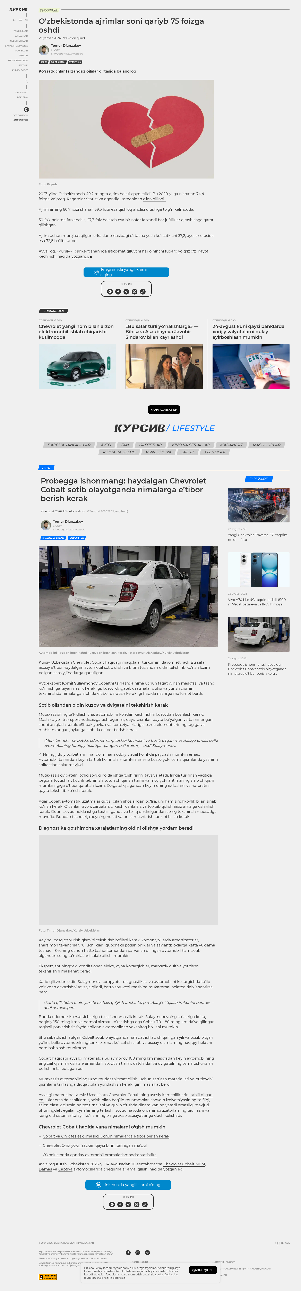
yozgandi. (80, 256)
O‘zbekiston (58, 62)
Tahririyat (21, 92)
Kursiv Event (20, 70)
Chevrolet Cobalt (53, 538)
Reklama (22, 97)
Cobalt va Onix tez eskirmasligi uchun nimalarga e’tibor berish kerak (106, 1136)
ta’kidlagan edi (70, 1068)
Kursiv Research (18, 60)
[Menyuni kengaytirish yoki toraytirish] (26, 81)
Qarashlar (21, 36)
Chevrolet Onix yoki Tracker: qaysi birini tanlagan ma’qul (95, 1145)
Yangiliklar (21, 31)
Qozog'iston (20, 115)
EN (26, 20)
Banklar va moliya (16, 45)
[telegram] (147, 1252)
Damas (45, 1169)
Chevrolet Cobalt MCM (184, 1164)
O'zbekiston (20, 120)
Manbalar (21, 50)
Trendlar (215, 452)
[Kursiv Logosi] (18, 9)
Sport (188, 452)
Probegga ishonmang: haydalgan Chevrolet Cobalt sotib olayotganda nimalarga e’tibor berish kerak (257, 669)
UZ (20, 20)
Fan (125, 445)
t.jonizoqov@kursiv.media (67, 53)
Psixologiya (158, 452)
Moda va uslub (119, 452)
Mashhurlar (266, 445)
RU (14, 20)
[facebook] (128, 1252)
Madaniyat (231, 445)
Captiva (65, 1169)
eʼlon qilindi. (154, 199)
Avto (106, 445)
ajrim (44, 62)
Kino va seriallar (191, 445)
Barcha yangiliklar (69, 445)
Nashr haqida (140, 1262)
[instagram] (137, 1252)
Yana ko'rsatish (164, 410)
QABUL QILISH (203, 1270)
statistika (75, 62)
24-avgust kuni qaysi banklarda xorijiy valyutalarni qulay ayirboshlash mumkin (248, 332)
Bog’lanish (220, 1275)
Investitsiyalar (18, 41)
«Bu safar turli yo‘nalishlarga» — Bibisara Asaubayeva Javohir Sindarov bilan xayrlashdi (162, 332)
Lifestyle (22, 65)
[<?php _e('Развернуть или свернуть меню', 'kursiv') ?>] (26, 109)
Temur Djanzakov (66, 46)
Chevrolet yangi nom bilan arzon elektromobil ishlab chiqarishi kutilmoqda (76, 332)
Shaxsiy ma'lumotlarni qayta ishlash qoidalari (242, 1269)
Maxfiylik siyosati (224, 1262)
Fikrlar (23, 55)
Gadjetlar (150, 445)
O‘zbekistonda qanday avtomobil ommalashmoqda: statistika (100, 1155)
